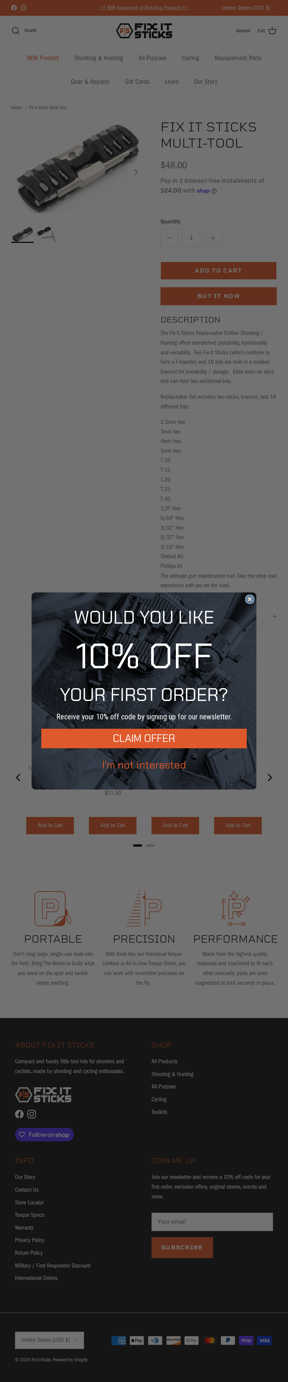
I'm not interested (144, 765)
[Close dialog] (250, 599)
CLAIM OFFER (144, 738)
